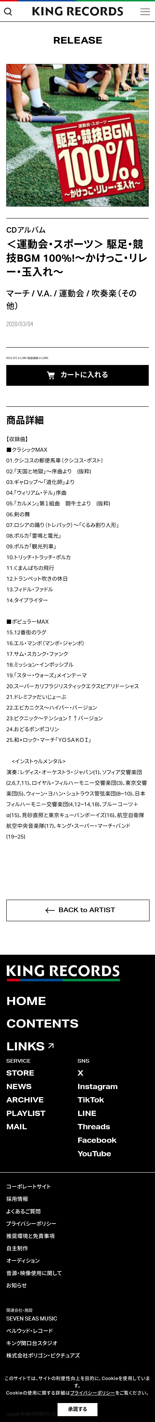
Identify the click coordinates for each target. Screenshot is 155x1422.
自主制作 (17, 1248)
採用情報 (17, 1199)
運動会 (71, 294)
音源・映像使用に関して (34, 1273)
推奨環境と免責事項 (30, 1236)
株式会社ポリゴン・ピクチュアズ (43, 1355)
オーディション (23, 1261)
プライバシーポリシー (31, 1224)
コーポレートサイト (28, 1187)
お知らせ (16, 1285)
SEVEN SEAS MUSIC (31, 1319)
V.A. (44, 294)
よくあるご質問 (23, 1211)
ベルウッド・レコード (29, 1331)
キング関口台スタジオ (31, 1343)
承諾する (77, 1409)
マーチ (18, 294)
